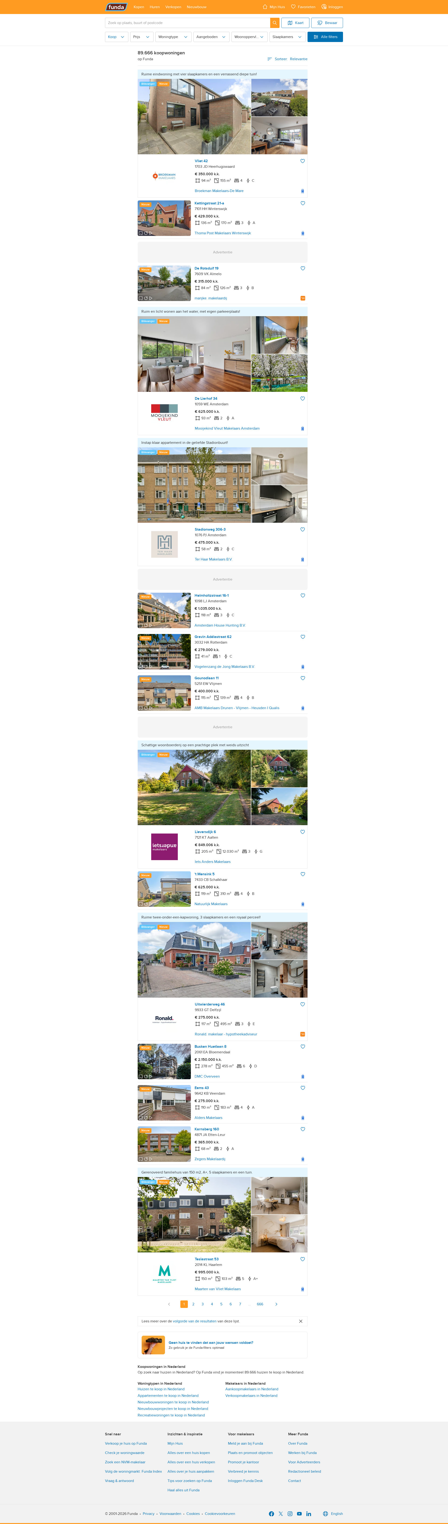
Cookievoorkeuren (220, 1513)
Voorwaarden (170, 1513)
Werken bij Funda (302, 1452)
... (249, 1304)
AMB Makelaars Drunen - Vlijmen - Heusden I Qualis (237, 708)
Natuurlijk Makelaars (211, 904)
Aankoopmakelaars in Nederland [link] (251, 1389)
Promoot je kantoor (243, 1462)
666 (260, 1304)
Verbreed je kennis (243, 1471)
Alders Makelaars (208, 1117)
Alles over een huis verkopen (191, 1462)
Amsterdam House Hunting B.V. (220, 625)
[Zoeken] (275, 23)
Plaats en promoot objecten (250, 1452)
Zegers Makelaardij (210, 1159)
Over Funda (297, 1443)
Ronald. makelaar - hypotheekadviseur (226, 1034)
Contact (294, 1480)
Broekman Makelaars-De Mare (219, 191)
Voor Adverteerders (304, 1462)
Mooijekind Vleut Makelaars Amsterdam (227, 428)
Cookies (193, 1513)
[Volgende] (276, 1304)
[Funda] (116, 7)
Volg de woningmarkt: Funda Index (133, 1471)
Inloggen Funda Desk (245, 1480)
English (337, 1513)
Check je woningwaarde (124, 1452)
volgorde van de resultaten (195, 1321)
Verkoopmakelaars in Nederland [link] (251, 1395)
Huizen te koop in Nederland (161, 1389)
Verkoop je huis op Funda (126, 1443)
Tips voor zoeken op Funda (190, 1480)
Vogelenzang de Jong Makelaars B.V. (225, 666)
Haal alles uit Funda (184, 1490)
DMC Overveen (207, 1076)
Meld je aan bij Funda (245, 1443)
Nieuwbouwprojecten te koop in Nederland (173, 1408)
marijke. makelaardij (211, 298)
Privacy (148, 1513)
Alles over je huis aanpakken (191, 1471)
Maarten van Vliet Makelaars (218, 1289)
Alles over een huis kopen (189, 1452)
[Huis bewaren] (302, 161)
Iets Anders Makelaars (213, 861)
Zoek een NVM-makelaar (125, 1462)
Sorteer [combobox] (291, 59)
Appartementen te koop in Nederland (168, 1395)
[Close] (301, 1321)
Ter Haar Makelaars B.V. (214, 559)
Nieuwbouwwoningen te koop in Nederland (173, 1402)
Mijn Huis (175, 1443)
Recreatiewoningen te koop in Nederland (171, 1415)
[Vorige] (169, 1304)
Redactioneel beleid (304, 1471)
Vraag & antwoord (119, 1480)
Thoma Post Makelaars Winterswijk (223, 233)
